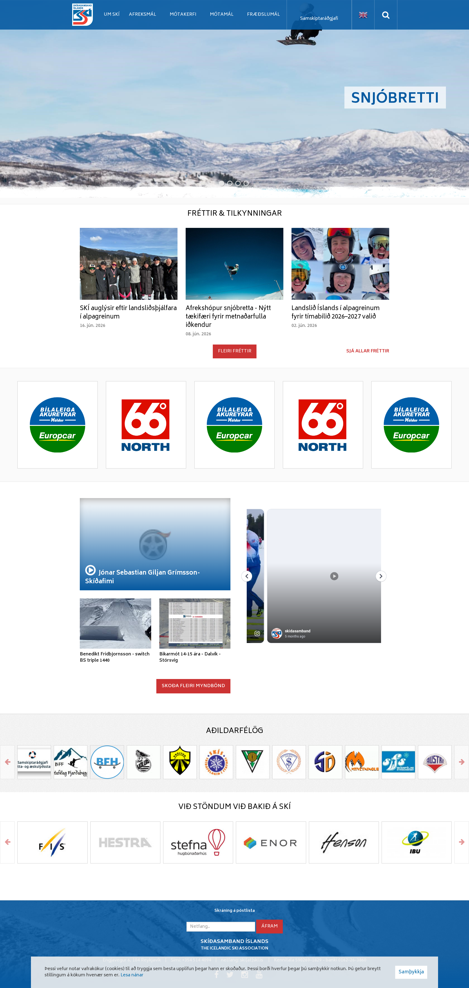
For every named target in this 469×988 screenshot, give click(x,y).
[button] (221, 183)
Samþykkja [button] (411, 972)
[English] (363, 15)
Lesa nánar (132, 975)
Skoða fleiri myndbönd (193, 686)
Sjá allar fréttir (367, 351)
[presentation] (7, 762)
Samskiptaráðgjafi (319, 19)
